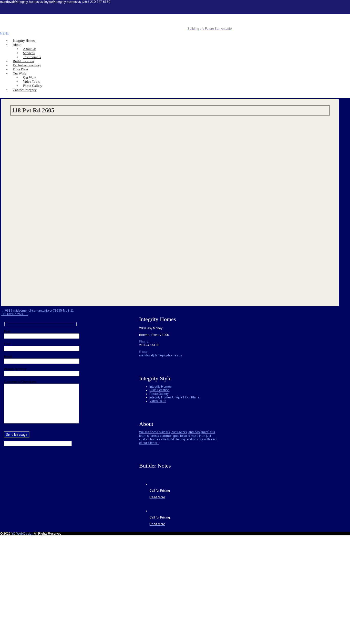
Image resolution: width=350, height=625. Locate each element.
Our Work (19, 73)
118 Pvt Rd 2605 (14, 314)
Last (7, 344)
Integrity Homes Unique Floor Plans (174, 397)
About (17, 45)
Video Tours (157, 401)
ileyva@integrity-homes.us (62, 2)
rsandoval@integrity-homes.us (22, 2)
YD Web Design (22, 533)
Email (8, 356)
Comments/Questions (20, 382)
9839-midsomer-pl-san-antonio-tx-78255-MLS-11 (37, 310)
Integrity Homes (160, 386)
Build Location (159, 390)
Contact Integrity (25, 90)
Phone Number (15, 369)
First (7, 331)
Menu (4, 33)
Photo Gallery (159, 394)
